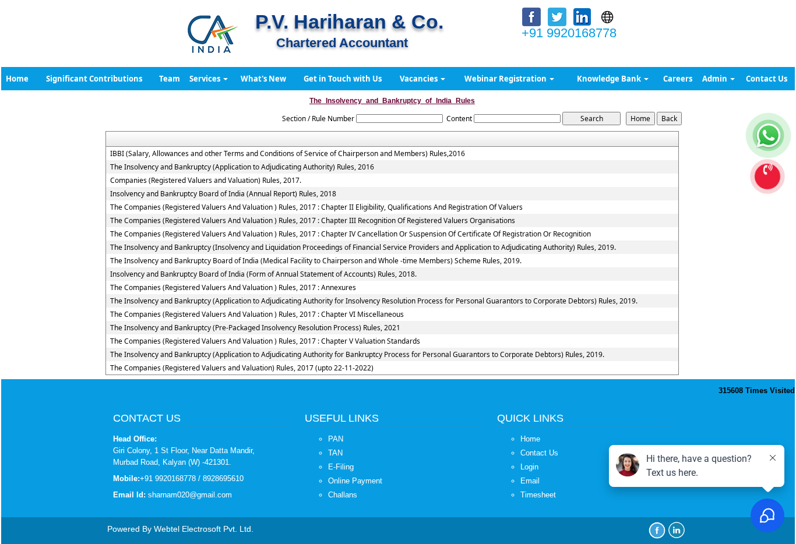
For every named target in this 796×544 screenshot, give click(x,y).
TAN (335, 452)
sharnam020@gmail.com (190, 494)
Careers (677, 78)
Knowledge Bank (610, 78)
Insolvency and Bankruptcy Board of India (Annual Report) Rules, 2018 (223, 194)
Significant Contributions (94, 78)
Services (205, 78)
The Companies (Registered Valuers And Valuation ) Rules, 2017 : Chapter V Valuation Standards (265, 341)
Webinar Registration (506, 78)
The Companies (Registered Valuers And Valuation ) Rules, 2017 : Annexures (233, 287)
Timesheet (538, 494)
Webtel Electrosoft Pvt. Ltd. (203, 529)
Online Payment (355, 480)
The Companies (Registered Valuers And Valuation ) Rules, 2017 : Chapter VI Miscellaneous (257, 314)
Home (17, 78)
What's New (263, 78)
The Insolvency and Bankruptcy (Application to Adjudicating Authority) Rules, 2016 (242, 167)
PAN (335, 439)
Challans (342, 494)
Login (529, 466)
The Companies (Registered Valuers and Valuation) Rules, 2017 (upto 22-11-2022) (242, 368)
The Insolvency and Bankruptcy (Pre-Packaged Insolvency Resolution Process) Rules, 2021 (255, 328)
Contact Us (766, 78)
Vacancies (419, 78)
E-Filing (341, 466)
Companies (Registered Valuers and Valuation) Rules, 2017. (205, 180)
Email (530, 480)
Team (169, 78)
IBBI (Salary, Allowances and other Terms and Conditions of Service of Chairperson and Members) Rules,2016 (287, 153)
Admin (715, 78)
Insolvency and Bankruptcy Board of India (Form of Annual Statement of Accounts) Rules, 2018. (263, 274)
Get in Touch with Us (343, 78)
